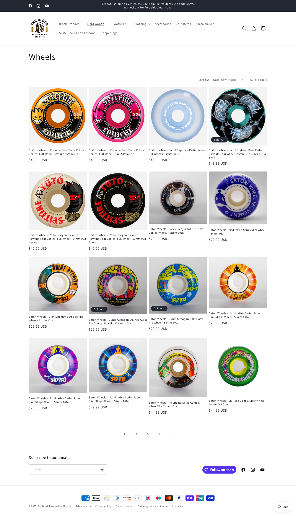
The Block (43, 506)
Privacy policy (103, 505)
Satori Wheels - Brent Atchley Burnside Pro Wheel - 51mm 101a (56, 318)
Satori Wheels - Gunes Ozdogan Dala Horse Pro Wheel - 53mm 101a (176, 320)
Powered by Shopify (60, 506)
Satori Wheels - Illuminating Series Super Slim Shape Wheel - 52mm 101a (55, 400)
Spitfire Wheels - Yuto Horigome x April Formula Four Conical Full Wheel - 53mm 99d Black (117, 238)
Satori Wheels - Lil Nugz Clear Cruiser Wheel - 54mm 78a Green (237, 402)
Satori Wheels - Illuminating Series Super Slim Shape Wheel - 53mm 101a (235, 315)
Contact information (172, 505)
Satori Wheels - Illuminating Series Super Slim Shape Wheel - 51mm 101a (115, 399)
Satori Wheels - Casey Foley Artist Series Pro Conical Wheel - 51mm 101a (176, 231)
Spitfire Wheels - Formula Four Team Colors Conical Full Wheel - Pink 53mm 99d (116, 152)
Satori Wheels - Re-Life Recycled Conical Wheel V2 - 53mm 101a (174, 404)
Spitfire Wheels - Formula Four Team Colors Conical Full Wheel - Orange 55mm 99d (56, 152)
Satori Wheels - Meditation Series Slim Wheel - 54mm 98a (237, 231)
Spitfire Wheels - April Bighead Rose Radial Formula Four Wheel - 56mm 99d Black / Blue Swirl (238, 154)
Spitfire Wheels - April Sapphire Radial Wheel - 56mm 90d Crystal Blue (177, 152)
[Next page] (171, 434)
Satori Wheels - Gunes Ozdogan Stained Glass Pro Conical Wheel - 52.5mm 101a (118, 321)
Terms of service (124, 505)
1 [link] (124, 434)
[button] (71, 23)
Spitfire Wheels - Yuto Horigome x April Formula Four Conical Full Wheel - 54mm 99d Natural (57, 238)
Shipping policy (147, 505)
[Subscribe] (102, 469)
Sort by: (203, 80)
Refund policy (83, 505)
